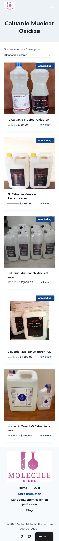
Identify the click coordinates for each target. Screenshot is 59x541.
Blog (29, 510)
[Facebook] (22, 536)
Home (23, 488)
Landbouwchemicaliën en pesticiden (29, 502)
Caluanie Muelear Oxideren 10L (29, 351)
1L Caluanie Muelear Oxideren (28, 119)
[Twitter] (29, 536)
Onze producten (29, 494)
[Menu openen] (51, 6)
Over (37, 488)
